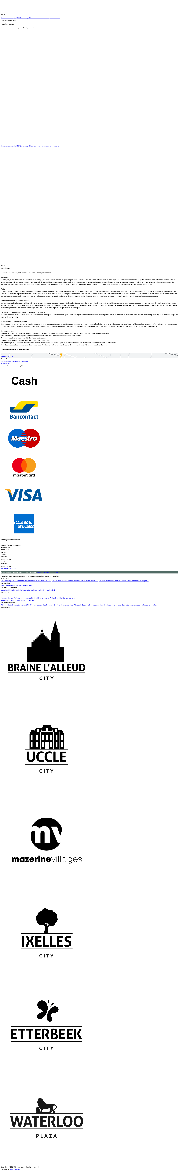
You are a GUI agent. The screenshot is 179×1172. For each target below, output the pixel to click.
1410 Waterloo (6, 600)
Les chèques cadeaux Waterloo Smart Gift (114, 581)
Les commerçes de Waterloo (11, 581)
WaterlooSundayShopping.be (47, 572)
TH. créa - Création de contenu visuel (59, 605)
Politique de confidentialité (23, 598)
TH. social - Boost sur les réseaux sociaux (88, 605)
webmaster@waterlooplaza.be (22, 600)
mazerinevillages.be (8, 590)
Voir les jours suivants (8, 568)
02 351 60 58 (5, 363)
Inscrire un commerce (9, 595)
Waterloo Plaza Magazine (139, 581)
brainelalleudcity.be (23, 590)
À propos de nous (7, 598)
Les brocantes (55, 18)
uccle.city (33, 590)
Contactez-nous (69, 598)
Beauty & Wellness (8, 263)
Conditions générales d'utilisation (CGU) (48, 598)
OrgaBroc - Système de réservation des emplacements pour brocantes (130, 605)
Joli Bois (29, 585)
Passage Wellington (8, 585)
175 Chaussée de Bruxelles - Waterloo (14, 361)
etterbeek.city (51, 590)
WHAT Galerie (20, 585)
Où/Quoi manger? (23, 18)
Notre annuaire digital (9, 18)
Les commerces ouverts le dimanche (84, 581)
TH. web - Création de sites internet (14, 605)
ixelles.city (41, 590)
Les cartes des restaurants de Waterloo (36, 581)
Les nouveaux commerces (40, 18)
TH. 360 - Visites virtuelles (36, 605)
